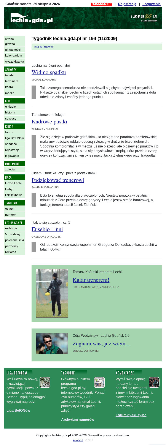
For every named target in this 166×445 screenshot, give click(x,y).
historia (10, 112)
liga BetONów (14, 138)
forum (9, 132)
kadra (9, 87)
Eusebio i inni (47, 229)
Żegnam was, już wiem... (101, 343)
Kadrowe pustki (49, 121)
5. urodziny (12, 234)
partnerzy (11, 246)
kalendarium (13, 55)
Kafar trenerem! (91, 279)
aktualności (13, 49)
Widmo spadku (49, 72)
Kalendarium (101, 4)
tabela (9, 75)
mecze (9, 93)
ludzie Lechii (13, 183)
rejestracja (12, 150)
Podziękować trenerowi (58, 179)
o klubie (10, 106)
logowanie (12, 155)
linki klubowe (13, 195)
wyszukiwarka (14, 61)
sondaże (11, 144)
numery (10, 214)
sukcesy (10, 118)
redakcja (11, 228)
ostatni (9, 208)
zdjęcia (10, 169)
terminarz (11, 81)
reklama (10, 252)
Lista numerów (43, 47)
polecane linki (14, 240)
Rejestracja (127, 4)
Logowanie (151, 4)
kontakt (78, 440)
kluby (8, 189)
